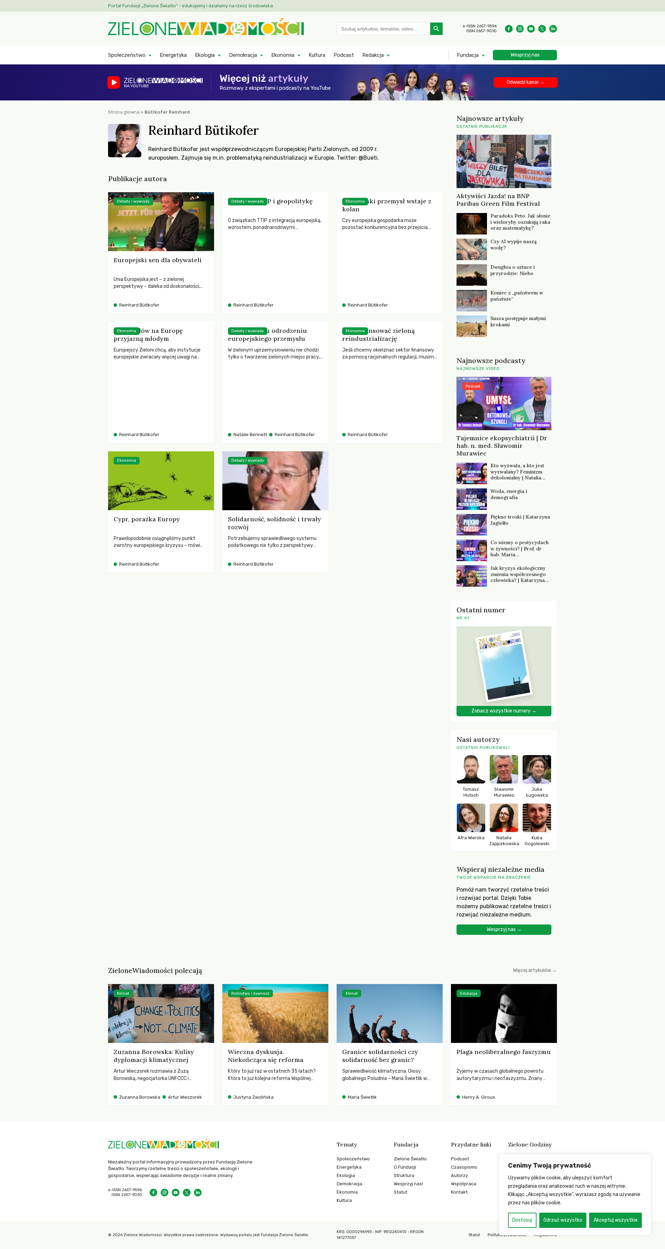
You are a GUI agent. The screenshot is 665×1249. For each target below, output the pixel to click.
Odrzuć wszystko (562, 1220)
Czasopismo (464, 1167)
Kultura (317, 55)
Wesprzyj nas (525, 55)
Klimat (123, 993)
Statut (400, 1192)
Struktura (404, 1175)
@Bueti (368, 157)
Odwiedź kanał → (525, 82)
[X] (542, 29)
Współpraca (463, 1183)
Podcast (344, 55)
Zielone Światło (410, 1158)
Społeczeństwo (126, 55)
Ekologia (205, 55)
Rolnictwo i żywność (250, 993)
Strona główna (124, 112)
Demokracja (243, 55)
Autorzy (459, 1175)
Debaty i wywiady (133, 201)
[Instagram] (520, 29)
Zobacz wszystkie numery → (504, 711)
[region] (575, 1194)
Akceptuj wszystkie (616, 1220)
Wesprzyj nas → (504, 929)
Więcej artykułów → (535, 970)
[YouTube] (531, 29)
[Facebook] (509, 29)
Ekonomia (282, 55)
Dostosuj (522, 1220)
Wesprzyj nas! (408, 1183)
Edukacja (468, 993)
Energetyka (173, 55)
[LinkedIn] (553, 29)
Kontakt (459, 1192)
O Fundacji (405, 1167)
